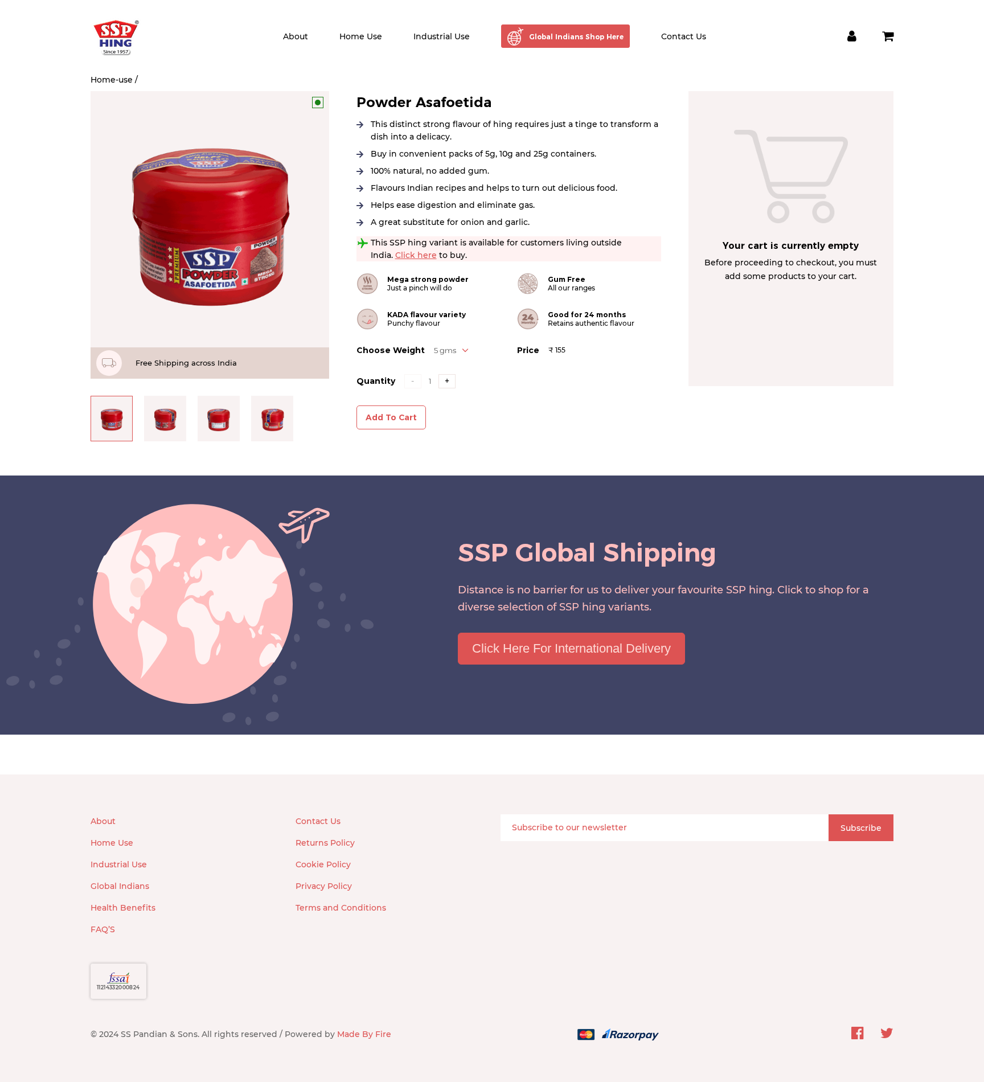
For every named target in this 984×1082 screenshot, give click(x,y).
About (295, 36)
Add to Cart (391, 417)
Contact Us (683, 36)
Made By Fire (364, 1034)
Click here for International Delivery (571, 648)
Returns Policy (325, 843)
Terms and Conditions (341, 908)
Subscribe (861, 828)
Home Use (360, 36)
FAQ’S (103, 929)
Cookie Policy (323, 864)
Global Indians (120, 886)
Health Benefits (123, 908)
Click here (416, 255)
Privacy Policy (324, 886)
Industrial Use (441, 36)
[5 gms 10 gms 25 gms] (451, 350)
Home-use (112, 80)
